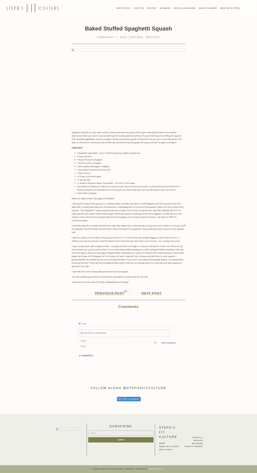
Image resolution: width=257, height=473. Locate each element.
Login (83, 323)
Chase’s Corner (208, 8)
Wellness (165, 8)
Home (162, 443)
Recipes (151, 8)
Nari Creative (156, 469)
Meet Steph (123, 8)
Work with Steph (230, 8)
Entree (136, 37)
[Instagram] (121, 451)
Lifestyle (138, 8)
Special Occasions (184, 8)
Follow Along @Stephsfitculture (128, 388)
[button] (244, 8)
